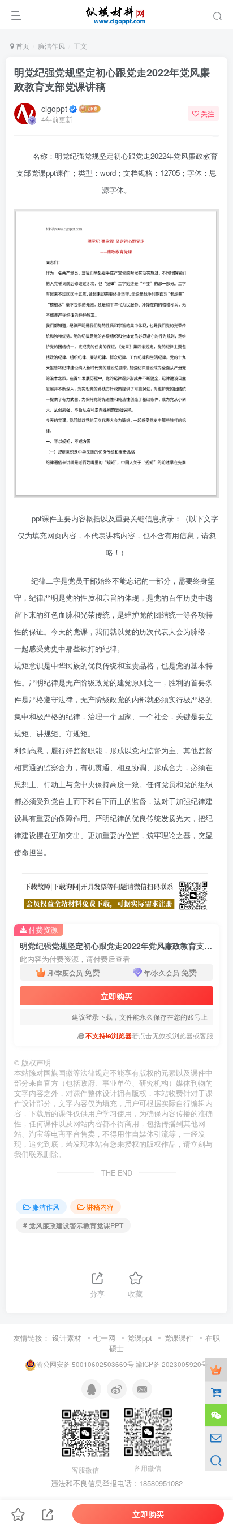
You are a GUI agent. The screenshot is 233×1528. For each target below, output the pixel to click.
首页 (21, 45)
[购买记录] (216, 1392)
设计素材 (66, 1337)
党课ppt (139, 1337)
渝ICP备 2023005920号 (172, 1364)
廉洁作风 (51, 45)
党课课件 (178, 1337)
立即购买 (116, 996)
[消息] (216, 1437)
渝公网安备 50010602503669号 (85, 1364)
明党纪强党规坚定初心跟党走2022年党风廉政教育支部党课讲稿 (112, 79)
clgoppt (54, 108)
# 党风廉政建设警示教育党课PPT (73, 1225)
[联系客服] (216, 1415)
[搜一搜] (216, 1460)
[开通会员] (216, 1369)
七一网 (104, 1337)
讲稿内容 (100, 1206)
